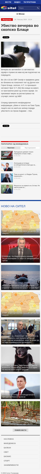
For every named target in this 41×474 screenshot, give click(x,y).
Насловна (9, 439)
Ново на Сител (13, 206)
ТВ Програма (30, 2)
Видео (17, 2)
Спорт (7, 461)
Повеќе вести (20, 430)
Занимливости (11, 465)
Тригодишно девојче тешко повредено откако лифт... (23, 153)
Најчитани (10, 148)
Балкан (7, 448)
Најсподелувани (30, 148)
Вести (8, 2)
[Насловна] (8, 9)
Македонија (10, 443)
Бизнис (7, 456)
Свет (6, 452)
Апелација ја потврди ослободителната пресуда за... (25, 164)
